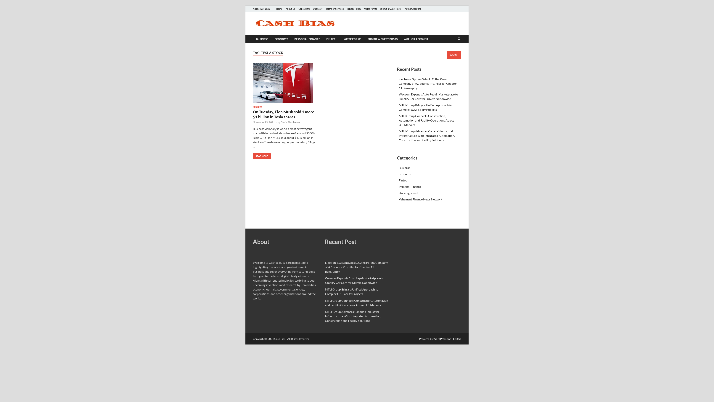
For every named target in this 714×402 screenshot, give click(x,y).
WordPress (439, 338)
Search (454, 54)
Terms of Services (335, 8)
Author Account (413, 8)
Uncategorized (408, 193)
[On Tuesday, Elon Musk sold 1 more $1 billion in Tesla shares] (285, 83)
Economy (281, 39)
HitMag (456, 338)
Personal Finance (307, 39)
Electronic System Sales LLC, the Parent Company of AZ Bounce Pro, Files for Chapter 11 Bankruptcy (428, 83)
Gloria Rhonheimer (291, 122)
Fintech (331, 39)
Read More (260, 155)
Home (279, 8)
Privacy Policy (354, 8)
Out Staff (317, 8)
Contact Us (304, 8)
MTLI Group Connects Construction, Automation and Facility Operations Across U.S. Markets (426, 120)
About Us (290, 8)
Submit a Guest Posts (390, 8)
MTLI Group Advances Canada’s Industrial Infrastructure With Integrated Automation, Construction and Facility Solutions (427, 135)
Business (262, 39)
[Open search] (459, 39)
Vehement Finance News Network (420, 199)
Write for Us (370, 8)
